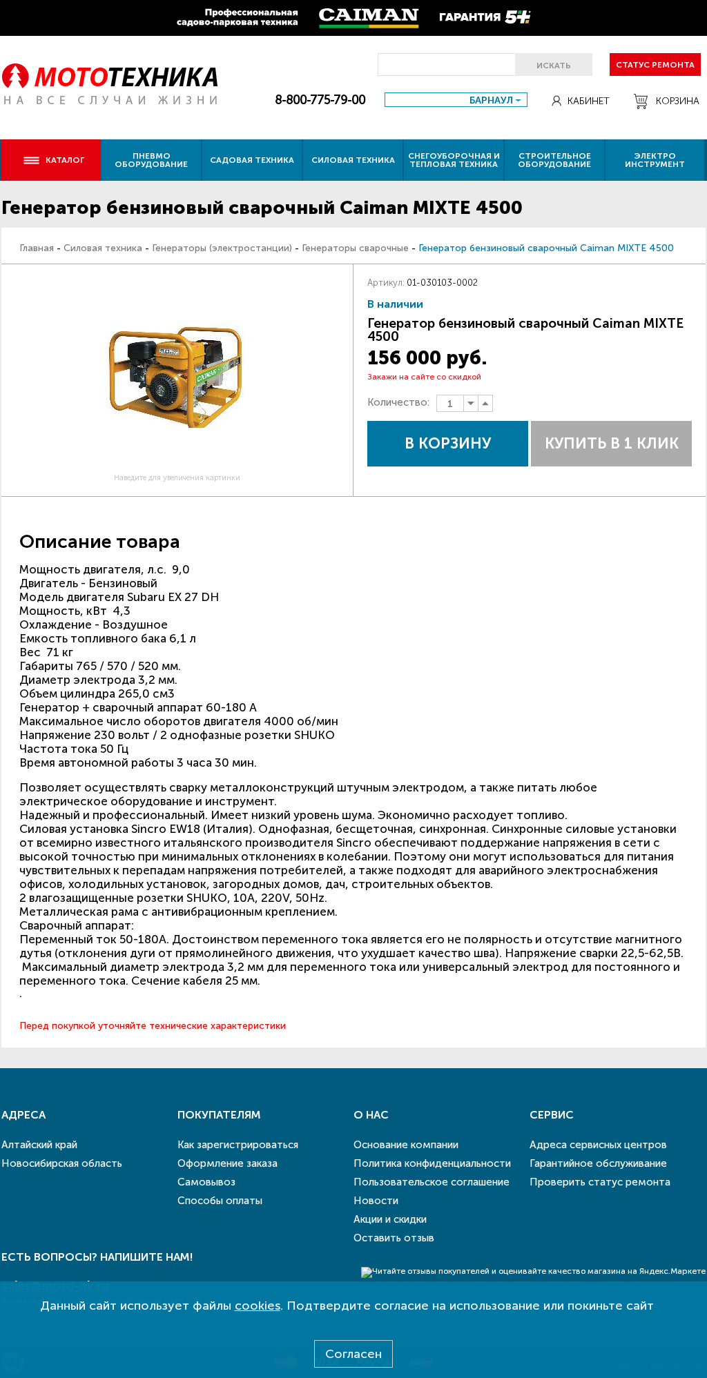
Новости (376, 1200)
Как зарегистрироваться (237, 1145)
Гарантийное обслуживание (598, 1163)
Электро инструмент (655, 160)
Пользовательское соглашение (432, 1182)
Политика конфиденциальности (432, 1163)
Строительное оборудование (554, 160)
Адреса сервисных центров (598, 1145)
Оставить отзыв (394, 1238)
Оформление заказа (227, 1163)
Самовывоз (206, 1182)
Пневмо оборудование (151, 160)
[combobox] (456, 99)
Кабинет (589, 101)
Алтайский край (39, 1145)
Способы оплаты (219, 1200)
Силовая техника (353, 160)
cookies (257, 1305)
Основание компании (406, 1145)
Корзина (677, 101)
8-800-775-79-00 (320, 100)
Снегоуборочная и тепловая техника (454, 160)
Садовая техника (252, 160)
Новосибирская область (61, 1163)
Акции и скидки (390, 1219)
